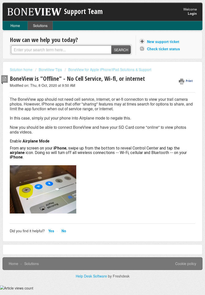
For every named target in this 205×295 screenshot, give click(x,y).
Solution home (22, 69)
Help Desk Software (92, 276)
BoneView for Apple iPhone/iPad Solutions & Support (109, 69)
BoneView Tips (50, 69)
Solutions (40, 25)
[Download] (93, 145)
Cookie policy (185, 263)
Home (15, 25)
